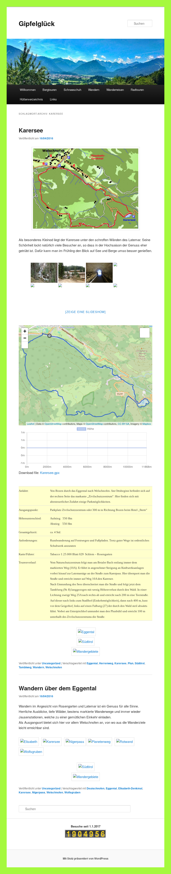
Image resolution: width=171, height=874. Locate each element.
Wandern (93, 89)
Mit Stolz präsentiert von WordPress (85, 858)
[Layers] (145, 333)
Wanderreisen (115, 89)
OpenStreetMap (53, 423)
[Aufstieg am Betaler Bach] (44, 273)
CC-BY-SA (123, 423)
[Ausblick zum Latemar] (44, 294)
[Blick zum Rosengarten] (99, 294)
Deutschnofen (95, 788)
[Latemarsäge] (71, 273)
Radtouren (137, 89)
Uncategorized (51, 663)
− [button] (24, 338)
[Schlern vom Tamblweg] (71, 294)
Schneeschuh (72, 89)
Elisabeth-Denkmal (130, 788)
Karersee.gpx (50, 472)
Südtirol (140, 663)
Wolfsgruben (72, 792)
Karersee (31, 130)
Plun (130, 663)
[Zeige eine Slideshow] (85, 312)
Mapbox (146, 423)
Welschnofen (53, 667)
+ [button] (24, 331)
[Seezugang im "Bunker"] (99, 273)
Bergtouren (50, 89)
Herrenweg (106, 663)
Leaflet (30, 423)
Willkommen (28, 89)
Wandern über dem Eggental (57, 688)
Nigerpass (38, 792)
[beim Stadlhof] (127, 294)
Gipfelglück (37, 23)
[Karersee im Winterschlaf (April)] (127, 273)
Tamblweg (25, 667)
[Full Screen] (24, 345)
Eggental (92, 663)
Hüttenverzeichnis (31, 99)
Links (53, 99)
